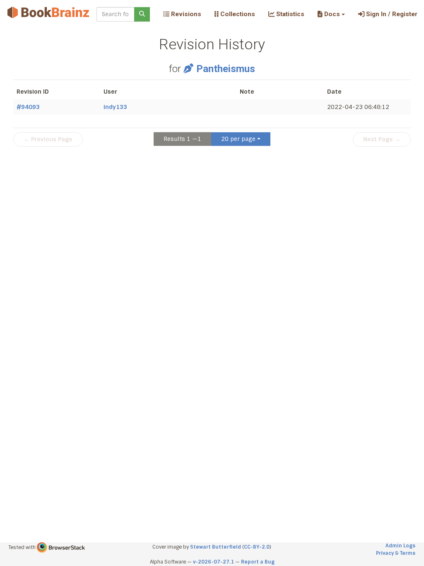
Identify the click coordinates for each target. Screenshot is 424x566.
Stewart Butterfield (215, 547)
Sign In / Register (390, 14)
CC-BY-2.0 (257, 547)
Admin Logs (400, 545)
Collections (237, 14)
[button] (331, 14)
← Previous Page (48, 139)
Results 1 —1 (182, 139)
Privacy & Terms (395, 553)
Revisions (185, 14)
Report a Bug (258, 562)
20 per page (238, 139)
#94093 (28, 107)
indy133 (115, 107)
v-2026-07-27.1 (213, 562)
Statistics (289, 14)
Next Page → (381, 139)
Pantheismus (225, 69)
